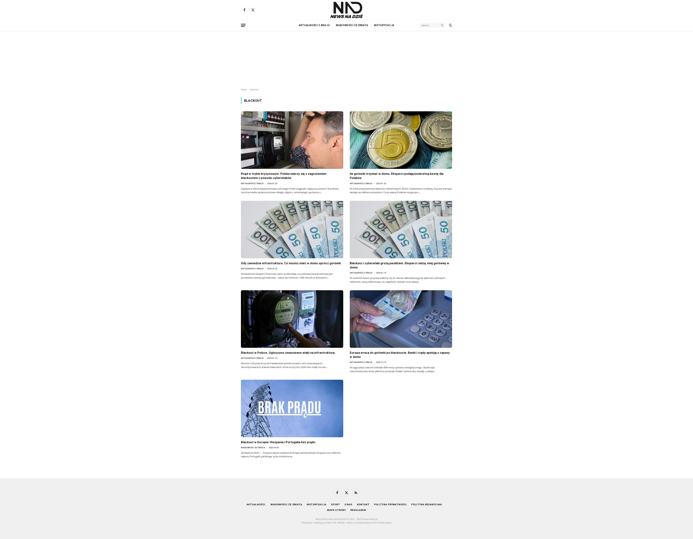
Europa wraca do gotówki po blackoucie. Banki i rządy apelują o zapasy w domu (400, 355)
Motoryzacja (384, 25)
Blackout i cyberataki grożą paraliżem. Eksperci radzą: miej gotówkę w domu (399, 265)
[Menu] (243, 25)
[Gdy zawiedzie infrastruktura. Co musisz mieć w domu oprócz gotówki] (292, 229)
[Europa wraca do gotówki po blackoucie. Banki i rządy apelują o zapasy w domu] (401, 319)
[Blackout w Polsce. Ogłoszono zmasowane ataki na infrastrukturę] (292, 319)
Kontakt (363, 504)
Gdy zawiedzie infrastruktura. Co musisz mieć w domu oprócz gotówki (291, 263)
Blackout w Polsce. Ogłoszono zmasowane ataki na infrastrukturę (288, 352)
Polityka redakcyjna (426, 504)
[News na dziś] (346, 10)
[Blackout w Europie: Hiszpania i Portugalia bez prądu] (292, 408)
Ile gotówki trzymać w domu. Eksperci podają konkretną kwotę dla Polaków (396, 176)
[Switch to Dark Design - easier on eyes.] (450, 25)
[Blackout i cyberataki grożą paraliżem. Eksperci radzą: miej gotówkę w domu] (401, 229)
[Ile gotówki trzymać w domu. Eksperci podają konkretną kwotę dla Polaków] (401, 140)
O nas (349, 504)
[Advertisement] (346, 59)
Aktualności (256, 504)
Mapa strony (336, 510)
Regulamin (358, 510)
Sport (335, 504)
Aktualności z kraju (314, 25)
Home (244, 89)
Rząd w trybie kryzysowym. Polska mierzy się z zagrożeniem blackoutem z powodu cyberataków (283, 176)
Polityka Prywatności (390, 504)
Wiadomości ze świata (352, 25)
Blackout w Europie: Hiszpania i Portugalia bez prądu (278, 442)
